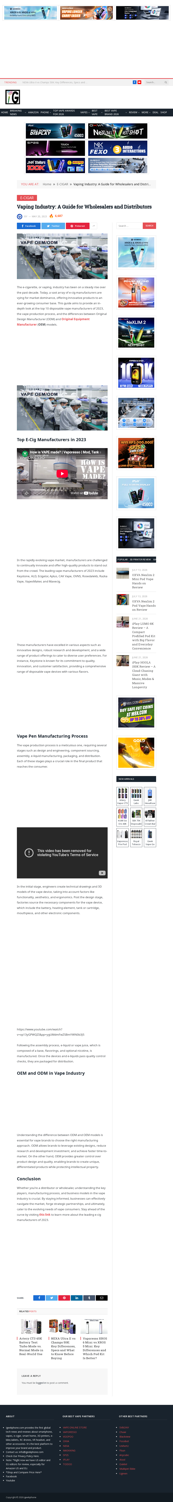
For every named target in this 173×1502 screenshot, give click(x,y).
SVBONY (124, 1427)
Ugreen (123, 1473)
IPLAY (66, 1459)
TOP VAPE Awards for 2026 (64, 112)
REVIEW (133, 112)
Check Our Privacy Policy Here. (22, 1456)
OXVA (66, 1441)
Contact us (12, 1452)
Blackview (124, 1436)
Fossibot (124, 1441)
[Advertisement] (86, 49)
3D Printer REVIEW (140, 559)
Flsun (122, 1450)
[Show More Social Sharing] (93, 226)
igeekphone (30, 1497)
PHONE (45, 112)
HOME (4, 112)
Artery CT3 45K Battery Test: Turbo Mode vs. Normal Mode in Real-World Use (31, 1346)
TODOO (67, 1464)
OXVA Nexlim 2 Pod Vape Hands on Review (144, 605)
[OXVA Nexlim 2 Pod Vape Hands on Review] (122, 599)
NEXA (66, 1446)
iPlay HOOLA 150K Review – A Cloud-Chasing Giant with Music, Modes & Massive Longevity (144, 674)
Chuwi (122, 1432)
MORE (145, 112)
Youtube (10, 1480)
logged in (41, 1382)
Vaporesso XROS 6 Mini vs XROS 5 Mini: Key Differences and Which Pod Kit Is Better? (56, 82)
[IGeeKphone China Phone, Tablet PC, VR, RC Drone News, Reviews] (12, 97)
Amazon (33, 112)
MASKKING (69, 1450)
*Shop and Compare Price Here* (24, 1472)
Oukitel (123, 1464)
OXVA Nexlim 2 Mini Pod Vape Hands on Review (143, 581)
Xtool (122, 1459)
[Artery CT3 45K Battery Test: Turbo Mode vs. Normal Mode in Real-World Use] (30, 1326)
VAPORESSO (70, 1432)
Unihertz (124, 1446)
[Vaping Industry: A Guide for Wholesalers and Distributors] (62, 256)
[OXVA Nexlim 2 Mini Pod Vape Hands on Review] (122, 573)
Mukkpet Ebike (127, 1468)
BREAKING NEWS (16, 112)
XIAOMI (157, 559)
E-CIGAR (27, 197)
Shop (163, 112)
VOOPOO (68, 1436)
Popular (123, 559)
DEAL (155, 112)
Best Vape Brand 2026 (112, 112)
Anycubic (124, 1455)
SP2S (66, 1455)
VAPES (84, 112)
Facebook (11, 1476)
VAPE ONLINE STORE (75, 1427)
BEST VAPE (94, 112)
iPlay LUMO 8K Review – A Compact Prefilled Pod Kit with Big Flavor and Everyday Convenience (143, 636)
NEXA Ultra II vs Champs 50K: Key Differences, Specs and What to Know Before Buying (63, 1348)
